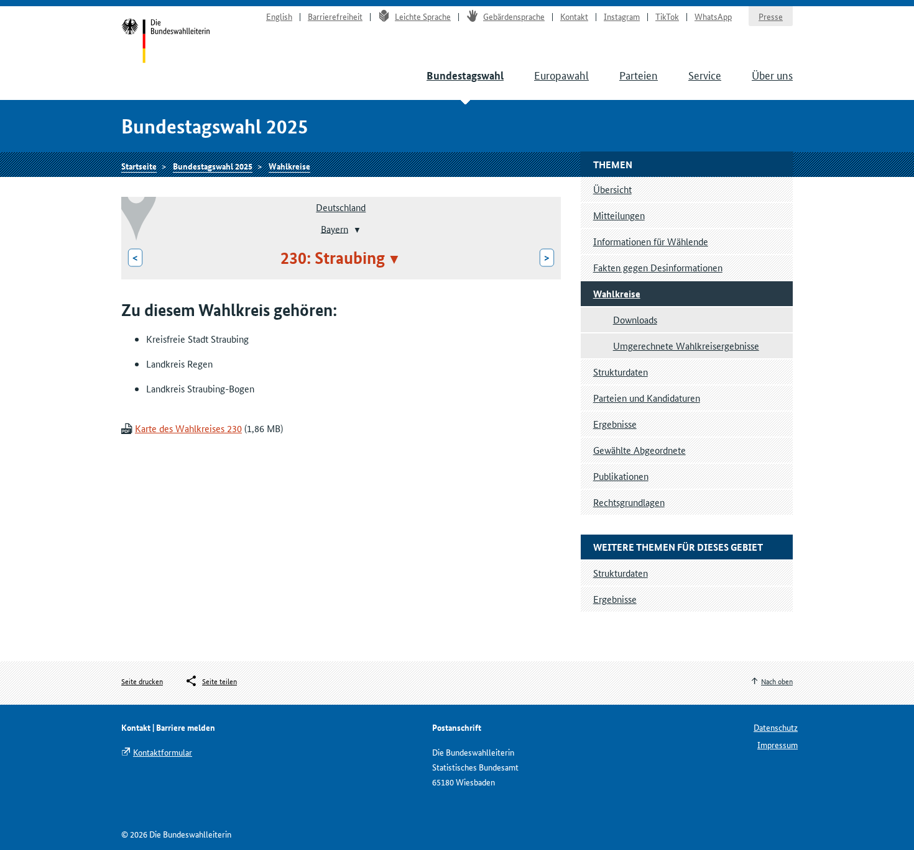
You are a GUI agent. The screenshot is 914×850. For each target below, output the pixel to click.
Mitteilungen (619, 215)
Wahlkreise (289, 166)
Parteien (638, 74)
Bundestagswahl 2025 (212, 166)
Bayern (334, 228)
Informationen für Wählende (650, 241)
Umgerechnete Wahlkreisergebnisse (686, 345)
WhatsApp (713, 16)
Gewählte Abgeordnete (639, 449)
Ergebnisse (615, 423)
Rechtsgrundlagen (629, 502)
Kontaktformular (162, 752)
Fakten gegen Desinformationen (657, 267)
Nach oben (777, 681)
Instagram (622, 16)
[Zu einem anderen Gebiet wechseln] (356, 230)
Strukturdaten (620, 371)
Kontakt (574, 16)
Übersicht (612, 189)
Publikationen (621, 475)
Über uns (772, 74)
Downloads (635, 319)
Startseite (165, 42)
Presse (771, 16)
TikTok (667, 16)
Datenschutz (776, 727)
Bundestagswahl (465, 75)
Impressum (777, 744)
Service (704, 74)
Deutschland (341, 207)
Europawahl (561, 74)
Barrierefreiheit (335, 16)
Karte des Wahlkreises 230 (188, 428)
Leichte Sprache (423, 16)
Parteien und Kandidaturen (646, 397)
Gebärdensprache (514, 16)
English (279, 16)
